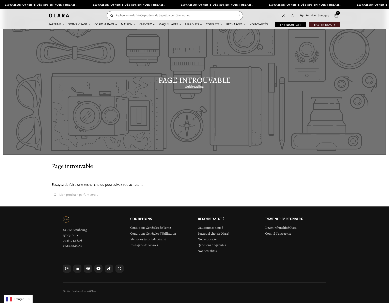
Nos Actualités (207, 251)
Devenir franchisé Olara (280, 227)
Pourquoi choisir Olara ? (214, 233)
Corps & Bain (104, 24)
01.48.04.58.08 (72, 240)
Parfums (55, 24)
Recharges (234, 24)
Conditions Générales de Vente (150, 227)
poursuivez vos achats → (124, 184)
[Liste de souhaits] (293, 16)
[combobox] (18, 299)
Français (19, 299)
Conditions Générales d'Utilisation (153, 233)
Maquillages (168, 24)
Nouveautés (258, 24)
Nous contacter (208, 239)
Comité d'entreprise (278, 233)
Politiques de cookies (144, 245)
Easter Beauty (325, 25)
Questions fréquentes (212, 245)
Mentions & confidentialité (148, 239)
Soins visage (78, 24)
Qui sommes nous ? (210, 227)
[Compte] (284, 16)
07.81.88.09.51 (72, 245)
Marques (192, 24)
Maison (127, 24)
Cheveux (145, 24)
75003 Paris (70, 235)
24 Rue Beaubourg (75, 230)
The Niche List (290, 25)
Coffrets (212, 24)
